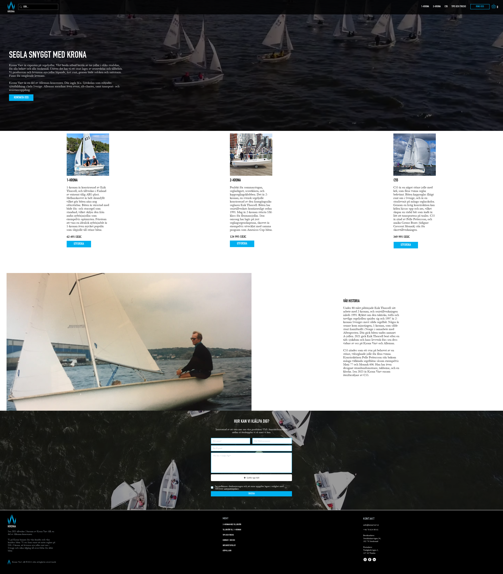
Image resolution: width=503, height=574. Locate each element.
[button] (496, 6)
